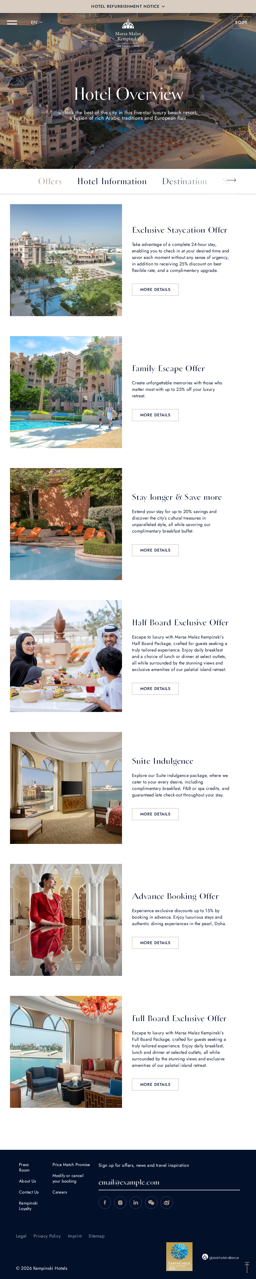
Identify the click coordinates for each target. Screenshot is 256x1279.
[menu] (12, 22)
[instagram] (120, 1202)
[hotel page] (128, 22)
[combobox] (37, 22)
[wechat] (151, 1202)
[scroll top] (247, 1267)
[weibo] (166, 1202)
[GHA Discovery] (221, 1257)
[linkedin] (136, 1202)
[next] (231, 180)
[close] (163, 6)
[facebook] (104, 1202)
